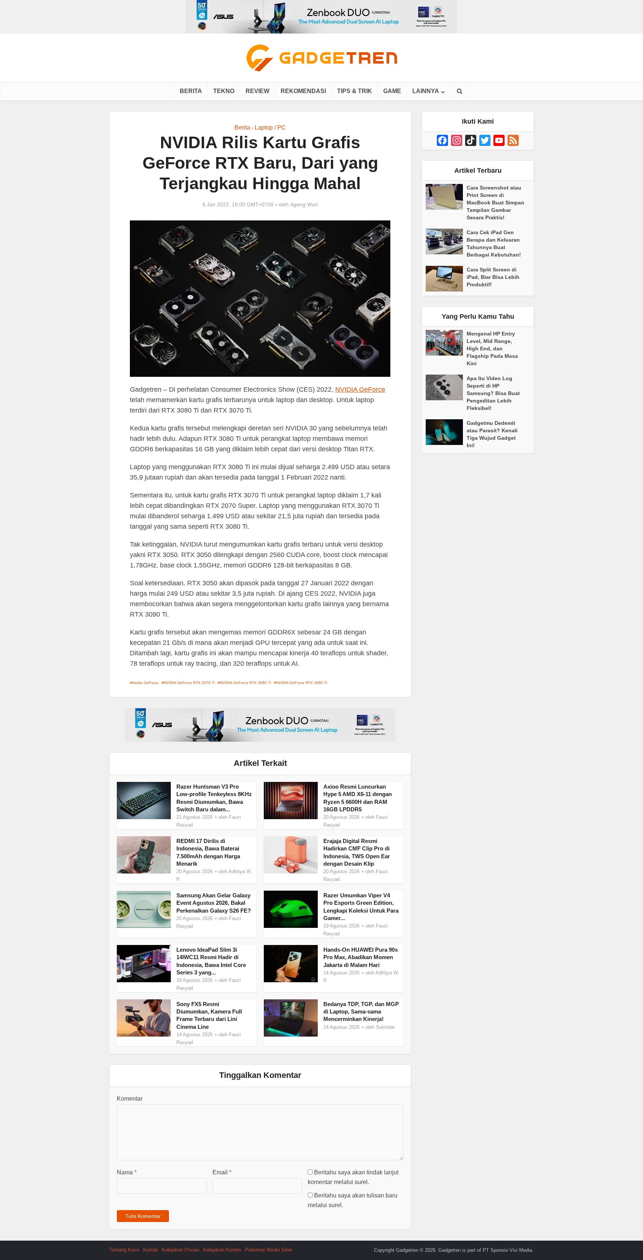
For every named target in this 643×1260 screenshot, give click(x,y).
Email (221, 1172)
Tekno (223, 91)
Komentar (130, 1098)
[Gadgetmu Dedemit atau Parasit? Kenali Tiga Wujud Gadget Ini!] (446, 432)
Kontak (150, 1250)
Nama (127, 1172)
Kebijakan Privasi (180, 1250)
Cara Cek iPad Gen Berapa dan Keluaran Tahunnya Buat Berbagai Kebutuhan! (494, 243)
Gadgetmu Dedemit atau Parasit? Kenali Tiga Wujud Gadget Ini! (492, 434)
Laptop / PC (270, 127)
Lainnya (425, 91)
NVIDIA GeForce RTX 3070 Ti (189, 683)
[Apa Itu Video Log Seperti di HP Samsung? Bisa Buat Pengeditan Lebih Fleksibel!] (446, 387)
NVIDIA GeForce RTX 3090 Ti (301, 683)
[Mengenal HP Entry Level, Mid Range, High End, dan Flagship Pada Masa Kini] (446, 343)
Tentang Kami (124, 1250)
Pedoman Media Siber (268, 1250)
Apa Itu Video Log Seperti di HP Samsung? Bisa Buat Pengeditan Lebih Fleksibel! (493, 393)
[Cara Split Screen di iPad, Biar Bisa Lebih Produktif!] (446, 279)
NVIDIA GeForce (360, 389)
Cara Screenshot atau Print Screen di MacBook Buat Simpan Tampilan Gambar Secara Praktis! (495, 202)
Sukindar (385, 1027)
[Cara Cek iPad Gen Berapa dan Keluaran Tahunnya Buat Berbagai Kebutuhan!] (446, 241)
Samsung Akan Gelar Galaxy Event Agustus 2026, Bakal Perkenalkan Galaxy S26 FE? (213, 903)
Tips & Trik (354, 91)
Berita (191, 91)
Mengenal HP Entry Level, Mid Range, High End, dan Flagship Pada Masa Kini (492, 348)
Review (257, 91)
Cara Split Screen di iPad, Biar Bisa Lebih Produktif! (493, 277)
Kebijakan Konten (222, 1250)
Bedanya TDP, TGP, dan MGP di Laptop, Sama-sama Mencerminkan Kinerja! (361, 1011)
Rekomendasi (303, 91)
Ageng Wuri (304, 204)
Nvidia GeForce (145, 683)
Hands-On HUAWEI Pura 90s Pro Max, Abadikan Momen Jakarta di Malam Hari (360, 957)
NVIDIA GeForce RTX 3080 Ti (245, 683)
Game (392, 91)
